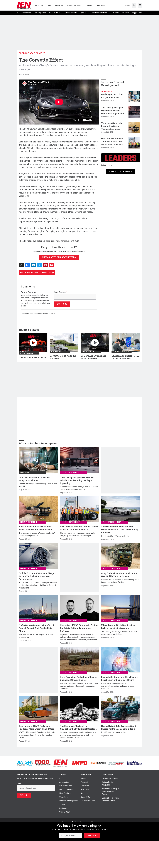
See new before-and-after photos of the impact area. (36, 635)
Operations (56, 352)
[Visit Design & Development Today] (25, 763)
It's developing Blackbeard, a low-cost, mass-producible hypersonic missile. (79, 488)
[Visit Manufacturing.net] (116, 763)
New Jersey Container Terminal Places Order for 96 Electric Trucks (112, 141)
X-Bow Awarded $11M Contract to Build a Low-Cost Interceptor (118, 626)
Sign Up (24, 795)
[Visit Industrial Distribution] (98, 763)
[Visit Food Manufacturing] (43, 763)
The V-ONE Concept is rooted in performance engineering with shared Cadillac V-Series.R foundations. (38, 585)
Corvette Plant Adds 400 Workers (63, 357)
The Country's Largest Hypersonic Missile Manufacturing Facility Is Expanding (113, 110)
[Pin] (45, 265)
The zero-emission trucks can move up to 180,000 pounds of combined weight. (77, 534)
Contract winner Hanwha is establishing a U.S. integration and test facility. (120, 581)
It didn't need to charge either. (113, 732)
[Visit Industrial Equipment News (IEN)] (60, 763)
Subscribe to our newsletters (59, 257)
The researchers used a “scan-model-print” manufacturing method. (37, 534)
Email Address (60, 292)
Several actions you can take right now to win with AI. (38, 485)
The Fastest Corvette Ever (33, 357)
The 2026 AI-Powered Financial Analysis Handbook (34, 479)
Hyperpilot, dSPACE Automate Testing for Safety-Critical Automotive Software (79, 628)
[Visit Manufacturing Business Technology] (134, 763)
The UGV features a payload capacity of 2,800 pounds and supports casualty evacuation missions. (79, 686)
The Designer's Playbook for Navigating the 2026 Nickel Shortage (78, 727)
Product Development (32, 53)
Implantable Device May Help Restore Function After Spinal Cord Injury (119, 678)
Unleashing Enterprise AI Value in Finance (126, 357)
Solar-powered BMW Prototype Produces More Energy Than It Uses (36, 727)
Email (19, 783)
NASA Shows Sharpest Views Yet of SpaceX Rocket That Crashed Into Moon (36, 628)
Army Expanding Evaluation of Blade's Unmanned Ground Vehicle (78, 678)
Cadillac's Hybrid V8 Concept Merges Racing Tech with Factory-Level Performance (37, 576)
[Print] (21, 265)
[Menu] (140, 5)
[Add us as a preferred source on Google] (51, 265)
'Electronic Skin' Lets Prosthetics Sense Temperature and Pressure (111, 126)
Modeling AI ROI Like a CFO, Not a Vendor (112, 96)
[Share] (27, 265)
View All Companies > (120, 172)
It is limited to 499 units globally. (115, 536)
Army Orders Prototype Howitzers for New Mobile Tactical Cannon (119, 574)
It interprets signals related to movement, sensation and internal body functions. (117, 686)
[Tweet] (39, 265)
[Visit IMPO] (79, 763)
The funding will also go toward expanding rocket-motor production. (119, 632)
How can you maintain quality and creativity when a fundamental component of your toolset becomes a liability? (78, 735)
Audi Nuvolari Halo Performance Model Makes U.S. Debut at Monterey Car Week (119, 529)
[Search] (134, 5)
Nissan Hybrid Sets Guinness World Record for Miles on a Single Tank (118, 727)
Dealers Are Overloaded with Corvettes (93, 357)
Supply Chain (88, 352)
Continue (92, 835)
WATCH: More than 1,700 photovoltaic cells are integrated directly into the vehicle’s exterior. (37, 735)
